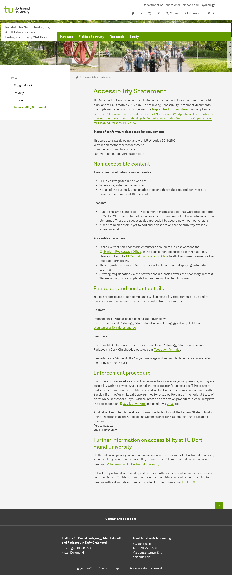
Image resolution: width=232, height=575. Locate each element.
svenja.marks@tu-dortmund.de (115, 327)
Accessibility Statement (30, 107)
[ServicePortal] (149, 13)
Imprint (19, 100)
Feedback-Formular (167, 349)
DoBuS (190, 482)
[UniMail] (158, 13)
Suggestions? (23, 85)
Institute (66, 37)
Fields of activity (91, 37)
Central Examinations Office (149, 256)
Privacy (19, 93)
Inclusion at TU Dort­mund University (134, 464)
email (170, 403)
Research (117, 37)
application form (134, 403)
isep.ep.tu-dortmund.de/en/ (171, 109)
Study (134, 37)
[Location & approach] (141, 13)
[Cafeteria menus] (133, 13)
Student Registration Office (122, 251)
